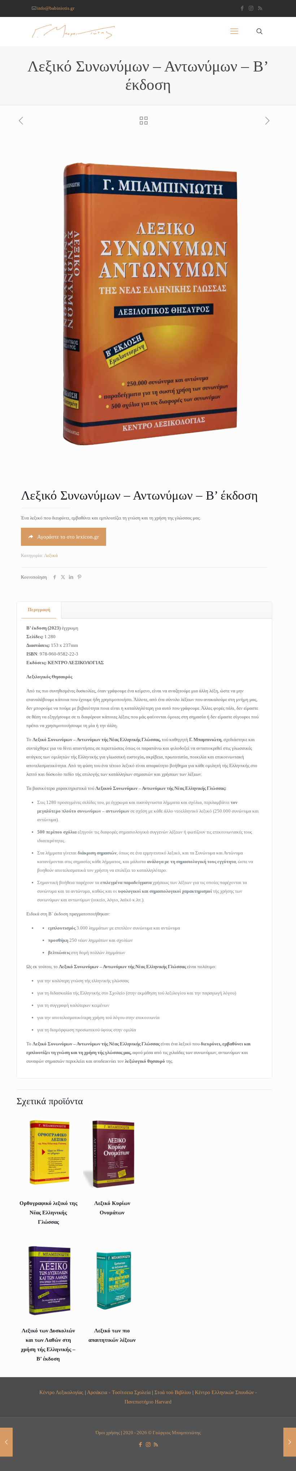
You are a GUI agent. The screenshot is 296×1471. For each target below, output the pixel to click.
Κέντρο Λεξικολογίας (61, 1392)
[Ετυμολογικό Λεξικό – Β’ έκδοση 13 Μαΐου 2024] (289, 1442)
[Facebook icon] (242, 8)
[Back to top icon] (261, 1456)
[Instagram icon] (251, 8)
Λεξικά (51, 555)
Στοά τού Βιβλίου (172, 1392)
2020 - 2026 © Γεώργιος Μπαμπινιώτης (162, 1432)
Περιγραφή (39, 609)
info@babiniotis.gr (55, 8)
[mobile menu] (234, 31)
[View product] (67, 1123)
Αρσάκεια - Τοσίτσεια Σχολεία (119, 1392)
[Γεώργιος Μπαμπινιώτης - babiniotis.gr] (73, 31)
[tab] (39, 610)
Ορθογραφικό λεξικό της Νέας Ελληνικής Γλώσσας (48, 1212)
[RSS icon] (260, 8)
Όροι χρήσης (108, 1432)
